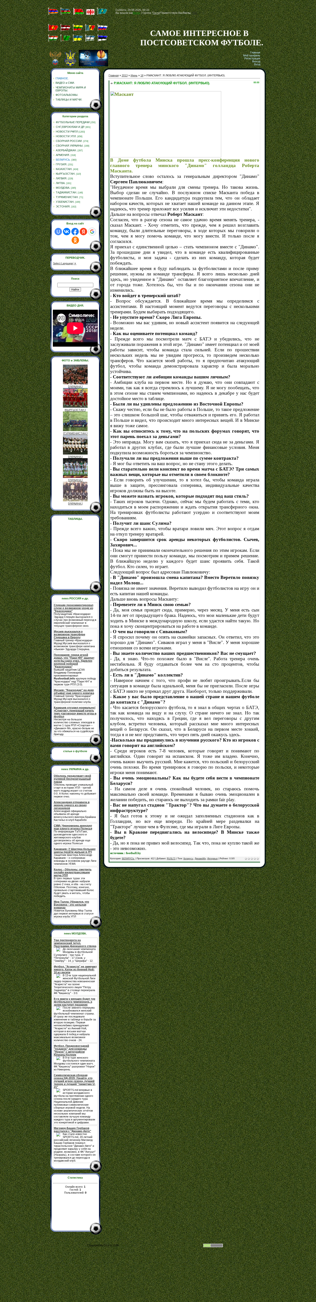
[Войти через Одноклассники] (75, 240)
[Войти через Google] (92, 232)
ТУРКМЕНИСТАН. (67, 197)
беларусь (188, 858)
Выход (256, 61)
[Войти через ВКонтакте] (66, 231)
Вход (257, 64)
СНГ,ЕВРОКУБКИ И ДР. (70, 126)
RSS (194, 12)
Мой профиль (251, 55)
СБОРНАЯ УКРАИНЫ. (69, 145)
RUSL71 (171, 858)
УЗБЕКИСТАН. (65, 201)
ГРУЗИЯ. (61, 164)
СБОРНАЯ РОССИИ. (69, 140)
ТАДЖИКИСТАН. (66, 192)
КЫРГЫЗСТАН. (65, 173)
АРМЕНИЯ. (63, 154)
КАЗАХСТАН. (64, 169)
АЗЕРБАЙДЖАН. (66, 150)
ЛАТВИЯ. (61, 178)
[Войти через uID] (58, 231)
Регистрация (252, 58)
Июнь (134, 75)
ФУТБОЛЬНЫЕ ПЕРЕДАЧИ (73, 122)
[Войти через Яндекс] (83, 231)
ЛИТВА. (60, 183)
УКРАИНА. (75, 386)
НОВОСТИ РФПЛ (67, 131)
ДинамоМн (200, 858)
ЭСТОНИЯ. (63, 206)
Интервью (212, 858)
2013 (125, 75)
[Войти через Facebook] (75, 231)
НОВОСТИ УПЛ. (66, 136)
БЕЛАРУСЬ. (63, 159)
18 (141, 75)
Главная (255, 52)
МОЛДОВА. (63, 187)
